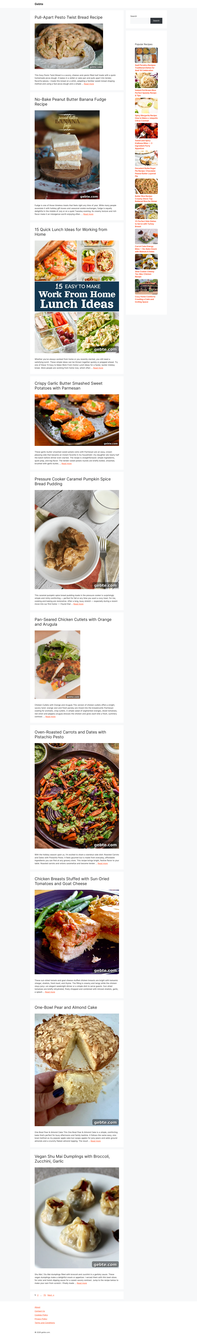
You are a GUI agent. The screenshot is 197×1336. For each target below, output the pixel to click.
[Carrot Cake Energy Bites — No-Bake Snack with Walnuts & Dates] (146, 236)
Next (51, 1295)
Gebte (39, 4)
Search (133, 16)
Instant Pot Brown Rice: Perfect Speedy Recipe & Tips (145, 93)
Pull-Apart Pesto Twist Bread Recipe (68, 17)
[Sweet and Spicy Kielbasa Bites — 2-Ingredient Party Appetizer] (146, 130)
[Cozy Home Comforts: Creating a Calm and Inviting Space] (146, 286)
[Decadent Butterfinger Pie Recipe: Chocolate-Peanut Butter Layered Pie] (146, 158)
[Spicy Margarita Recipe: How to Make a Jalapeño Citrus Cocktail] (146, 105)
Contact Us (40, 1311)
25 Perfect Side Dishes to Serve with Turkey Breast (145, 224)
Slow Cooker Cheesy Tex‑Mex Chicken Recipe (144, 274)
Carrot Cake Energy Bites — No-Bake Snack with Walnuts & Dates (146, 249)
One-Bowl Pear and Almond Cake (66, 1007)
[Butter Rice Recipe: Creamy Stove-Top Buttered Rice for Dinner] (146, 186)
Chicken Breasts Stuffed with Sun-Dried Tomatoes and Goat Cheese (72, 881)
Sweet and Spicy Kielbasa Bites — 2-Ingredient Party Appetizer (144, 144)
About (37, 1307)
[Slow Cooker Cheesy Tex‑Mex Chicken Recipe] (146, 261)
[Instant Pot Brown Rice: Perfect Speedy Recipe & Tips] (146, 80)
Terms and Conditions (45, 1323)
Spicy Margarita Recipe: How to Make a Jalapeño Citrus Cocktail (146, 118)
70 (44, 1295)
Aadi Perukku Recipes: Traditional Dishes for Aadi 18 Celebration (145, 68)
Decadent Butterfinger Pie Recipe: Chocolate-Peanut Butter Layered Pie (145, 172)
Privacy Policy (41, 1319)
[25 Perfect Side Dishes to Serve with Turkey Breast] (146, 211)
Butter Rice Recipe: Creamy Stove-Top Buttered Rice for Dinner (146, 199)
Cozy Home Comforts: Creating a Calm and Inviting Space (145, 299)
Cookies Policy (41, 1315)
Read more (89, 84)
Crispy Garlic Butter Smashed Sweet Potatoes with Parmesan (68, 385)
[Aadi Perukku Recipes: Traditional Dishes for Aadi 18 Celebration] (146, 55)
